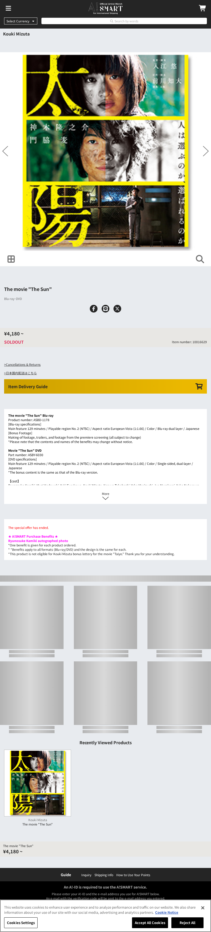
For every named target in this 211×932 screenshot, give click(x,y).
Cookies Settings (21, 922)
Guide (66, 874)
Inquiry (86, 875)
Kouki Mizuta (16, 34)
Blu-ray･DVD (13, 298)
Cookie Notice (166, 912)
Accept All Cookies (150, 922)
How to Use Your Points (133, 875)
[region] (105, 916)
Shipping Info (103, 875)
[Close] (202, 907)
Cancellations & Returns (23, 364)
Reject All (187, 922)
